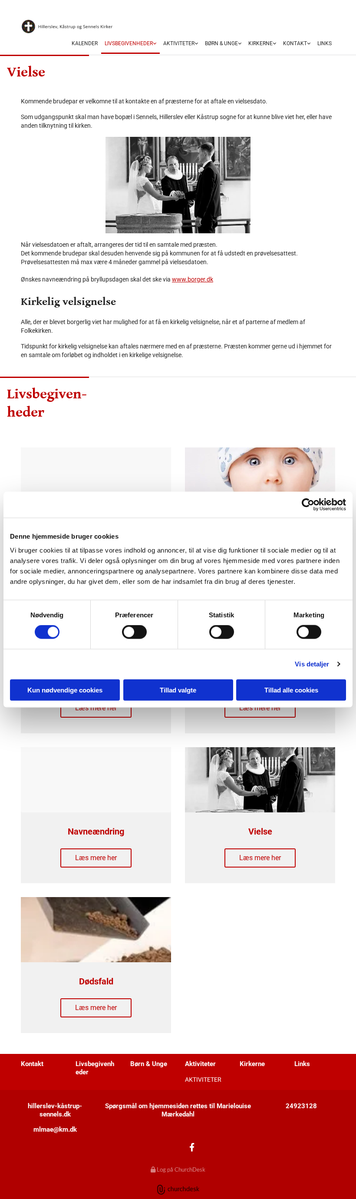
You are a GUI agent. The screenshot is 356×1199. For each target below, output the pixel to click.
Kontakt (295, 43)
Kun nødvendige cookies (64, 689)
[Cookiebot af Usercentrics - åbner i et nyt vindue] (308, 504)
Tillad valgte (178, 689)
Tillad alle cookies (291, 689)
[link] (130, 44)
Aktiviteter (178, 43)
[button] (96, 708)
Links (324, 43)
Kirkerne (260, 43)
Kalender (85, 43)
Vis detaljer (312, 664)
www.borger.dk (192, 279)
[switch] (134, 632)
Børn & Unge (221, 43)
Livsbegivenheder (129, 43)
